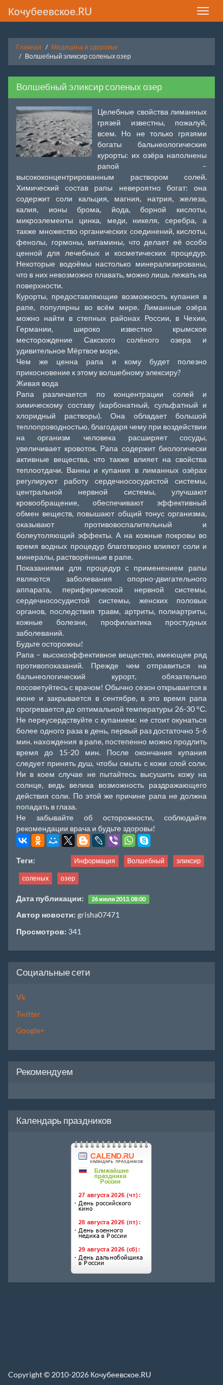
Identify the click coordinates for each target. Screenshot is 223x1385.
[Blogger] (83, 840)
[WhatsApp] (128, 840)
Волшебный (146, 861)
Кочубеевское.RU (50, 11)
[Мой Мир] (53, 840)
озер (68, 878)
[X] (68, 840)
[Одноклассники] (37, 840)
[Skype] (143, 840)
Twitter (28, 1014)
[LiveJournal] (98, 840)
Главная (29, 47)
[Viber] (113, 840)
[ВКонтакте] (22, 840)
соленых (35, 878)
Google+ (30, 1030)
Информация (94, 861)
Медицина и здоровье (84, 47)
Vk (20, 997)
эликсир (188, 861)
